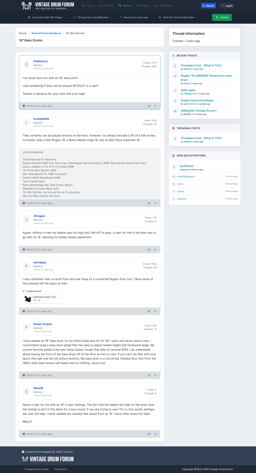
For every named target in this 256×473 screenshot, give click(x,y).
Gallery (145, 5)
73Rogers (189, 93)
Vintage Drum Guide (37, 469)
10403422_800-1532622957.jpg (51, 297)
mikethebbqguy (186, 176)
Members (165, 5)
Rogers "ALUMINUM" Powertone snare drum (206, 78)
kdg (186, 83)
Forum (127, 5)
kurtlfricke (186, 166)
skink (187, 69)
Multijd (187, 114)
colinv (180, 183)
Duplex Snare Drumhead (197, 100)
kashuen (182, 198)
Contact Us (60, 469)
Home (90, 5)
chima (180, 191)
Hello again (188, 90)
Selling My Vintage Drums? (199, 110)
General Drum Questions (46, 33)
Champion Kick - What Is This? (201, 65)
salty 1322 (189, 104)
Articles (108, 5)
